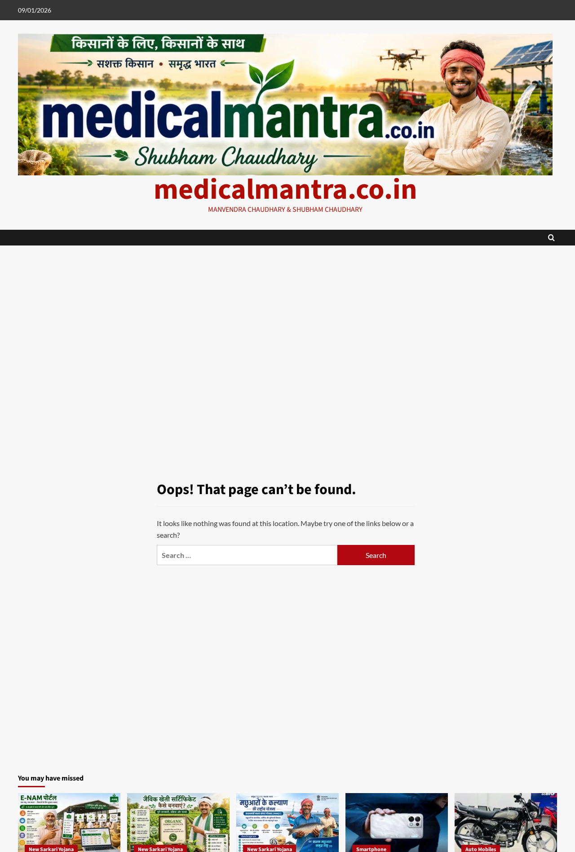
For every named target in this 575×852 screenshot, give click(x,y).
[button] (551, 237)
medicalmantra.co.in (285, 189)
